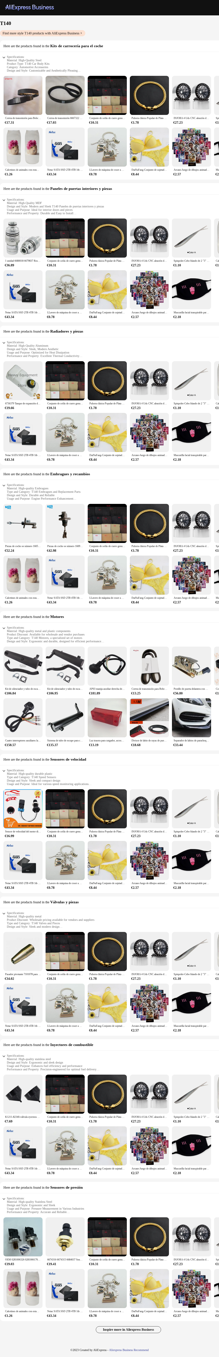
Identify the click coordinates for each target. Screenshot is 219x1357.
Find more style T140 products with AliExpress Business (41, 33)
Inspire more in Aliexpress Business (128, 1329)
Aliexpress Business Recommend (129, 1350)
